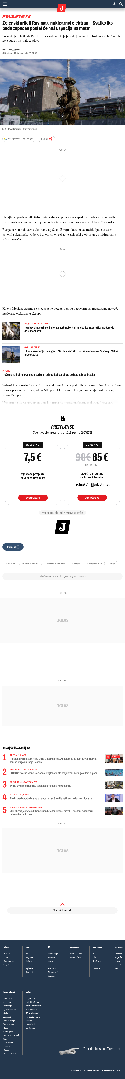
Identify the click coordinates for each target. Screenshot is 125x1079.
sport (29, 947)
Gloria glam (8, 1031)
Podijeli (44, 139)
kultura (97, 947)
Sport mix (30, 972)
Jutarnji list (7, 998)
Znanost (51, 957)
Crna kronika (8, 961)
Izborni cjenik (31, 1009)
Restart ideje (75, 957)
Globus (6, 1013)
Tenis (28, 965)
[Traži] (120, 4)
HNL (28, 953)
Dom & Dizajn (9, 1020)
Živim (5, 1039)
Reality (118, 968)
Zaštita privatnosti (33, 1005)
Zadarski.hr (8, 1042)
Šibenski (6, 1046)
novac (74, 947)
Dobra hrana (8, 1024)
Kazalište (96, 968)
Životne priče (53, 972)
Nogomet (29, 957)
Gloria (5, 1028)
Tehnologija (53, 953)
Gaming (51, 976)
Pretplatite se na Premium (101, 1049)
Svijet (5, 957)
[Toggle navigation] (4, 4)
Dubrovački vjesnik (11, 1035)
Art (94, 953)
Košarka (29, 961)
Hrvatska (7, 953)
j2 (49, 947)
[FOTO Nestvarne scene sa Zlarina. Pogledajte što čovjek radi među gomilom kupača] (114, 772)
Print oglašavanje (33, 1017)
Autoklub (7, 1017)
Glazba (95, 965)
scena (119, 947)
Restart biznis (76, 953)
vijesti (7, 947)
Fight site (29, 968)
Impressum (30, 998)
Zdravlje (51, 961)
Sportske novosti (10, 1009)
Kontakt (29, 1020)
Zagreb (6, 965)
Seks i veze (52, 965)
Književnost (98, 961)
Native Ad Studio (10, 1054)
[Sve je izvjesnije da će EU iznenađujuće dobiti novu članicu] (114, 785)
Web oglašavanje (33, 1013)
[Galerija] (62, 92)
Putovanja (52, 968)
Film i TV (96, 957)
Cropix (6, 1050)
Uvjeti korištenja (32, 1002)
